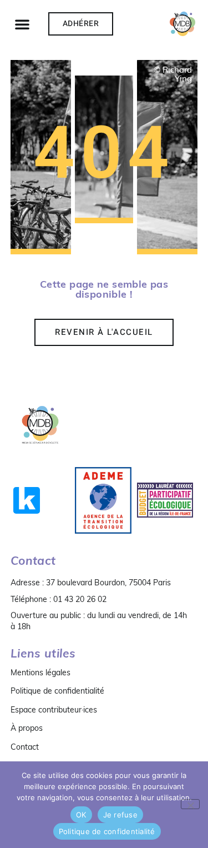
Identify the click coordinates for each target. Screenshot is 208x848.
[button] (22, 24)
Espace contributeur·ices (54, 710)
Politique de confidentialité (57, 691)
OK (81, 814)
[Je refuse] (190, 804)
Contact (25, 747)
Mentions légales (40, 673)
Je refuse (120, 814)
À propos (27, 728)
